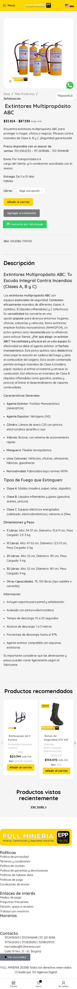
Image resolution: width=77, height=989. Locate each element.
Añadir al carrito (18, 202)
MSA (20, 751)
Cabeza (12, 747)
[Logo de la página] (38, 5)
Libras (8, 190)
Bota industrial (52, 747)
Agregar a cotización (21, 213)
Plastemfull (65, 95)
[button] (20, 767)
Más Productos (25, 94)
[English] (67, 5)
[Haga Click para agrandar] (10, 81)
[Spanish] (72, 5)
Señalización (12, 98)
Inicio (7, 94)
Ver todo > (39, 807)
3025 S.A (56, 755)
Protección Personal (19, 744)
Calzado (49, 744)
